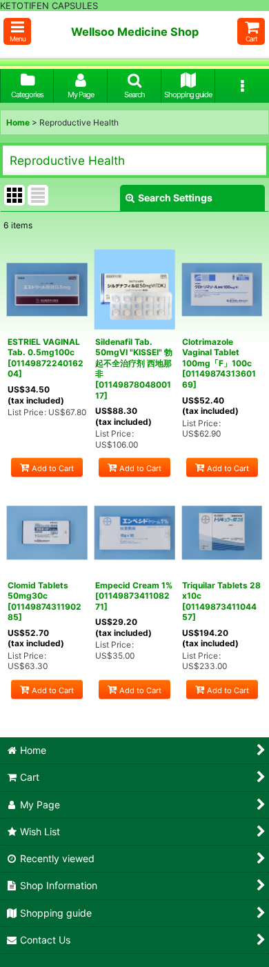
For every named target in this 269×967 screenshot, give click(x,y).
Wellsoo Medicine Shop (135, 32)
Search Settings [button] (175, 197)
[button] (17, 31)
